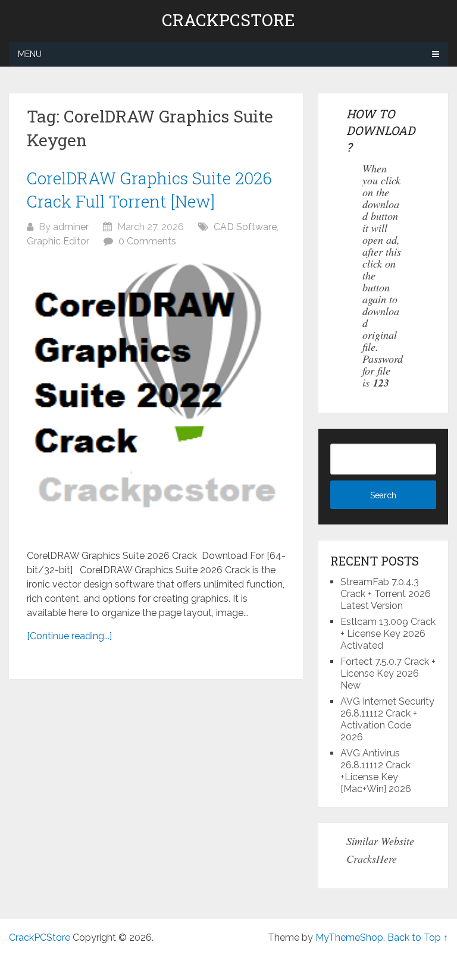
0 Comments (147, 241)
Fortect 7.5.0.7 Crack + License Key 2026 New (388, 673)
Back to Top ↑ (417, 937)
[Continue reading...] (69, 636)
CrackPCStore (228, 20)
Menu (30, 54)
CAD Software (245, 227)
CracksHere (371, 859)
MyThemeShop (349, 937)
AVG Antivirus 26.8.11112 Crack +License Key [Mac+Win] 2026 (375, 770)
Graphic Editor (58, 241)
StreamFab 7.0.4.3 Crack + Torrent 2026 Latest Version (385, 593)
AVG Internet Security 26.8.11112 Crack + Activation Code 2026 (387, 719)
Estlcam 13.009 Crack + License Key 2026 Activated (388, 633)
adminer (71, 227)
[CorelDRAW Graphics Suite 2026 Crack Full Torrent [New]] (156, 398)
